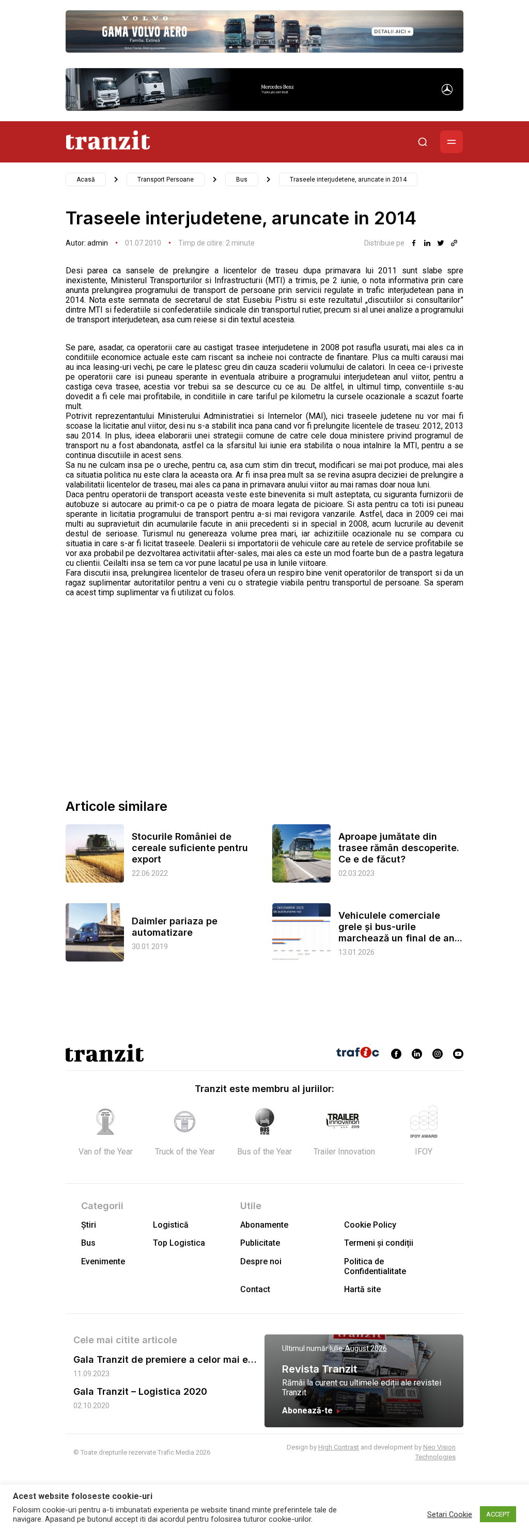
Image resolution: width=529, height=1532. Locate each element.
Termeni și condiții (378, 1243)
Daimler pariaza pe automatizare (174, 927)
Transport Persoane (165, 179)
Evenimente (103, 1261)
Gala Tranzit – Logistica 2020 (140, 1391)
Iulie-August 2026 (358, 1348)
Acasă (85, 179)
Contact (255, 1289)
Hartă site (362, 1289)
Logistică (171, 1225)
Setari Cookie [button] (449, 1514)
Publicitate (260, 1243)
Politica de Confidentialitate (375, 1266)
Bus (241, 179)
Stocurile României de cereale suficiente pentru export (190, 848)
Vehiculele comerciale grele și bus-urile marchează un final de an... (400, 926)
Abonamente (264, 1225)
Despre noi (261, 1261)
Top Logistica (179, 1243)
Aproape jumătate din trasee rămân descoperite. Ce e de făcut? (398, 848)
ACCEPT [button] (498, 1514)
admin (97, 243)
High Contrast (338, 1447)
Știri (88, 1225)
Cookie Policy (370, 1225)
